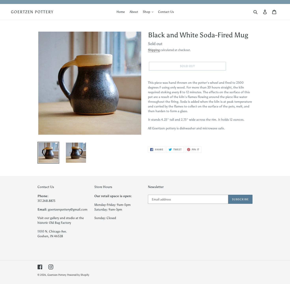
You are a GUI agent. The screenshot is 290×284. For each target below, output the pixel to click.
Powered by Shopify (78, 274)
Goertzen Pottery (32, 11)
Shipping (154, 50)
